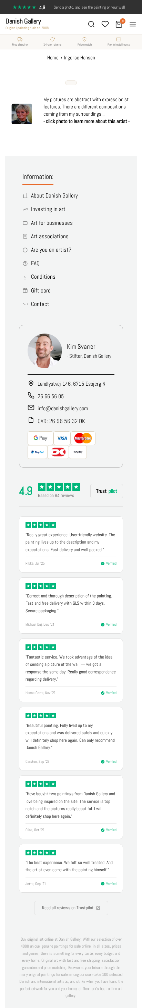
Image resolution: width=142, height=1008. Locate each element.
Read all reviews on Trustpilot (68, 908)
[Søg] (91, 24)
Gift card (41, 290)
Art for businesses (52, 223)
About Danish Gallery (54, 195)
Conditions (43, 276)
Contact (40, 304)
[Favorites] (105, 24)
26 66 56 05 (51, 396)
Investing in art (48, 209)
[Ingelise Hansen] (21, 123)
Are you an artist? (51, 249)
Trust (106, 491)
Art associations (50, 236)
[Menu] (132, 24)
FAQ (35, 263)
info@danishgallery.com (63, 408)
